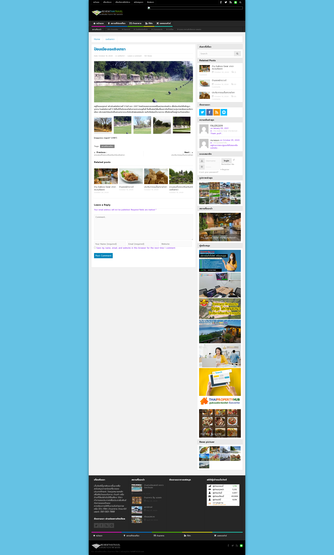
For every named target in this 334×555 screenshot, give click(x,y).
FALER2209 (216, 125)
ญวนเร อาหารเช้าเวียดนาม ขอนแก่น (161, 29)
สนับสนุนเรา (138, 2)
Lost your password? (209, 172)
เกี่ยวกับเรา (107, 2)
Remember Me (227, 164)
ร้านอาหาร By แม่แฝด (153, 497)
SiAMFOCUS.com (219, 504)
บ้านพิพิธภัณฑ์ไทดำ (113, 29)
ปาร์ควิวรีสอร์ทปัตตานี (211, 237)
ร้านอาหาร (136, 23)
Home (97, 39)
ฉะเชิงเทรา (110, 39)
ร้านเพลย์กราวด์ (126, 187)
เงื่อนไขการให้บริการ (122, 2)
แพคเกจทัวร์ (165, 23)
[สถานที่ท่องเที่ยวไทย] (107, 12)
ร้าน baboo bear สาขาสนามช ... (226, 131)
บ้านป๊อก (142, 29)
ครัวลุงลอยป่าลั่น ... (221, 142)
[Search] (237, 53)
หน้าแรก (96, 2)
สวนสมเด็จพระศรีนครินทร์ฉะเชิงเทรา (109, 153)
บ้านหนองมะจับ (129, 29)
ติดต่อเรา (150, 2)
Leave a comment (135, 56)
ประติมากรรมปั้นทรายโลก (155, 187)
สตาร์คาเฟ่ (205, 434)
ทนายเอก (214, 140)
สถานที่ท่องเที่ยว (118, 23)
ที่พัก (150, 23)
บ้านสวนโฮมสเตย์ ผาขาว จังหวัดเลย (154, 486)
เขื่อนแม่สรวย (149, 516)
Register (225, 169)
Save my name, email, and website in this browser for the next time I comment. (136, 248)
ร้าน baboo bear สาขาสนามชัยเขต (105, 188)
